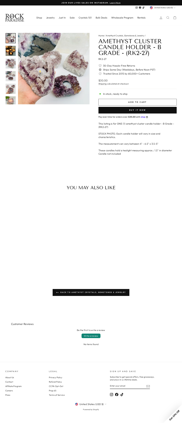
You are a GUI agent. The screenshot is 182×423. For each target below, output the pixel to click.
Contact (9, 382)
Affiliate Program (13, 386)
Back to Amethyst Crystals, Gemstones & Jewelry (93, 292)
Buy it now (137, 110)
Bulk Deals (101, 17)
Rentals (141, 17)
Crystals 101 (85, 17)
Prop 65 (52, 390)
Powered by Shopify (91, 409)
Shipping (102, 83)
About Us (9, 377)
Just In (62, 17)
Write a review (91, 336)
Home (101, 35)
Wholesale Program (122, 17)
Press (7, 395)
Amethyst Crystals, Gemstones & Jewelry (125, 35)
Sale (72, 17)
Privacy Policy (55, 377)
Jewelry (50, 17)
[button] (172, 413)
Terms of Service (57, 395)
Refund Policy (55, 382)
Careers (9, 390)
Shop (39, 17)
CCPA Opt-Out (56, 386)
